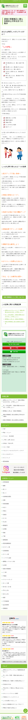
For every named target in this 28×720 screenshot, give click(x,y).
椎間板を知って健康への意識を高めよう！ (14, 680)
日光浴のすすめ (7, 684)
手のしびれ (6, 590)
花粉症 (4, 514)
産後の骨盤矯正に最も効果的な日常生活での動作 (14, 415)
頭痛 (4, 500)
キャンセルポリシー (8, 454)
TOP (4, 429)
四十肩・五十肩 (7, 586)
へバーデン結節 (7, 557)
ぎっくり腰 (6, 583)
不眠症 (4, 576)
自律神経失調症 (7, 496)
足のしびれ (6, 594)
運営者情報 (6, 461)
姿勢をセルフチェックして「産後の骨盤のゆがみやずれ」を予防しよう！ (14, 401)
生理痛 (4, 529)
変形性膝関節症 (7, 543)
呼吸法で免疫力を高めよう (10, 707)
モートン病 (6, 554)
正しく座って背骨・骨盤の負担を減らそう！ (13, 676)
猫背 (4, 597)
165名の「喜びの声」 (8, 443)
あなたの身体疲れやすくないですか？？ (13, 704)
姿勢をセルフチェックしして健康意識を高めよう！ (14, 670)
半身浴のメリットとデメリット (11, 697)
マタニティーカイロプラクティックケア (13, 450)
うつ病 (4, 572)
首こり (4, 492)
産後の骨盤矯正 (7, 568)
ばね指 (4, 565)
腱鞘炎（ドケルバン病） (9, 561)
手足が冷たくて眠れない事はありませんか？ (13, 688)
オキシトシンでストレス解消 (10, 693)
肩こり (4, 489)
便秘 (4, 532)
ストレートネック (7, 579)
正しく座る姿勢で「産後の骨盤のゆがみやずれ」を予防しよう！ (14, 406)
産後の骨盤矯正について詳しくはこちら (14, 297)
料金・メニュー (7, 432)
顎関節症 (5, 608)
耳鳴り (4, 511)
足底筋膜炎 (6, 550)
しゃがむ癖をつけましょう (10, 700)
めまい (4, 507)
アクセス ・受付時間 (8, 436)
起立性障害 (6, 604)
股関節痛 (5, 539)
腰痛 (4, 485)
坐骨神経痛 (6, 482)
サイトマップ (6, 457)
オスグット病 (6, 547)
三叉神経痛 (6, 601)
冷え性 (4, 521)
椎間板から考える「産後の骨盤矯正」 (14, 319)
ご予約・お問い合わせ (9, 439)
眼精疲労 (5, 525)
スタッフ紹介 (6, 447)
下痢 (4, 536)
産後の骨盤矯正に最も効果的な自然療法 (13, 420)
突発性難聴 (6, 503)
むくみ (4, 518)
